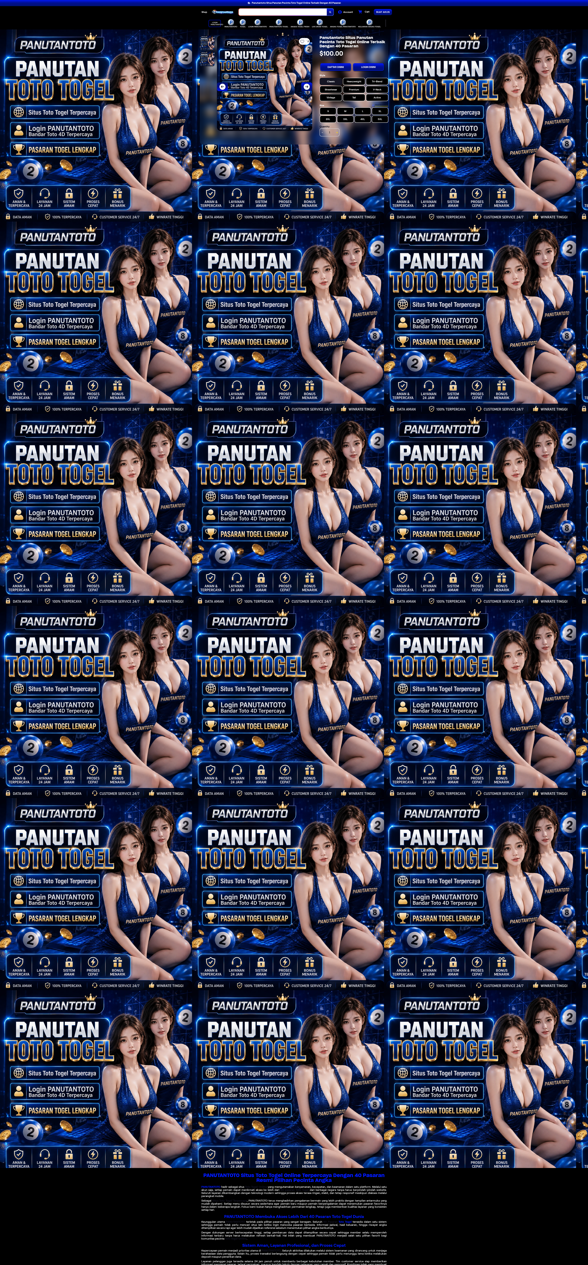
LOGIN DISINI (368, 67)
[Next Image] (306, 86)
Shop (204, 12)
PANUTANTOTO (211, 1186)
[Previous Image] (222, 86)
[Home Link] (222, 12)
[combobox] (283, 12)
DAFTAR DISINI (336, 67)
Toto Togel (345, 1221)
